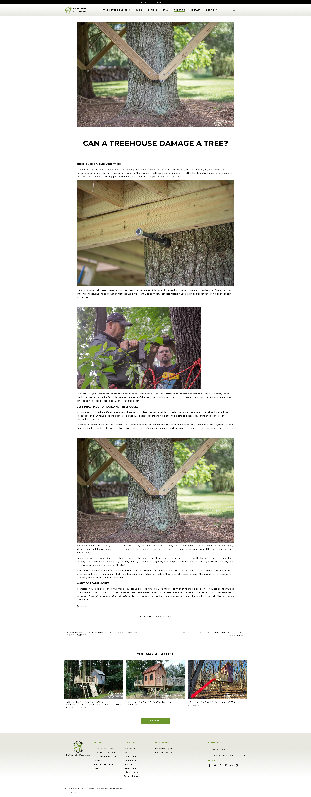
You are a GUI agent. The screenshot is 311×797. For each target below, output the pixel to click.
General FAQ (130, 756)
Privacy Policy (131, 772)
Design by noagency (72, 792)
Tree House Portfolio (105, 753)
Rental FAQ (130, 760)
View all (155, 721)
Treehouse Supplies (164, 749)
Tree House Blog (158, 134)
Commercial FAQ (132, 764)
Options (98, 760)
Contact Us (129, 749)
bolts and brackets (101, 428)
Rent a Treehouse (103, 764)
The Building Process (105, 756)
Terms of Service (132, 776)
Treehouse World (163, 753)
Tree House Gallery (104, 749)
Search (97, 768)
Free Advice (130, 768)
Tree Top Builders (77, 788)
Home (147, 134)
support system (215, 425)
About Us (129, 753)
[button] (234, 10)
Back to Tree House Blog (157, 616)
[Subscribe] (245, 749)
